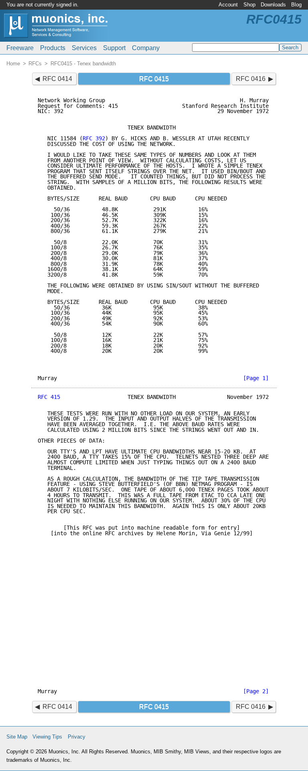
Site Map (16, 737)
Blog (296, 5)
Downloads (273, 5)
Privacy (76, 737)
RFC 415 (49, 397)
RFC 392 (94, 138)
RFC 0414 (57, 78)
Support (114, 48)
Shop (249, 5)
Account (228, 5)
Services (84, 48)
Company (146, 48)
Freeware (20, 48)
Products (52, 48)
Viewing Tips (47, 737)
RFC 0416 (250, 78)
